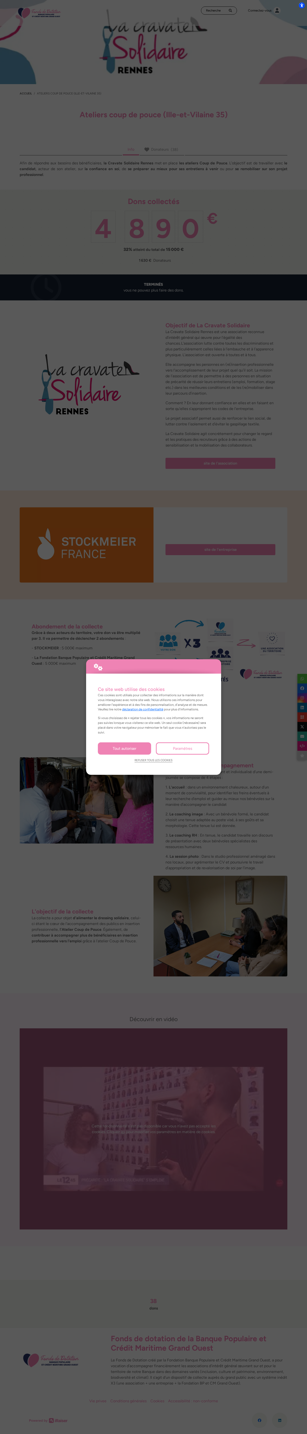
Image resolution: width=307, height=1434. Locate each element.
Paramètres (182, 748)
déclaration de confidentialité (142, 709)
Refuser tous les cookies (153, 760)
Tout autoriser (124, 748)
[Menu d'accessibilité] (302, 5)
